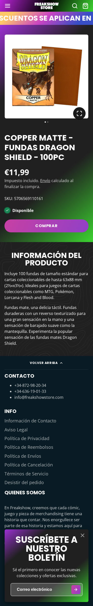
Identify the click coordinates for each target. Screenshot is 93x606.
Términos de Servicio (26, 474)
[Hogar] (46, 5)
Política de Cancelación (28, 465)
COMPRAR (46, 226)
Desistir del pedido (24, 482)
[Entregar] (75, 589)
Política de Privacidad (26, 438)
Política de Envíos (22, 456)
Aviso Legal (16, 430)
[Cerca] (82, 535)
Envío (45, 180)
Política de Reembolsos (28, 447)
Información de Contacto (30, 421)
